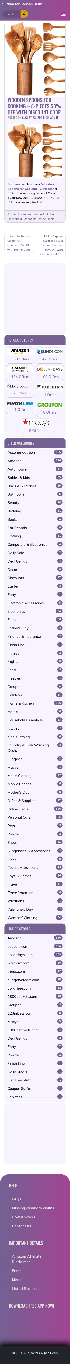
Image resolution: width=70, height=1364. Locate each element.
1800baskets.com (34, 996)
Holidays (34, 695)
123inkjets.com (34, 1013)
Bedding (34, 511)
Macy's (34, 1021)
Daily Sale (34, 553)
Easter (34, 586)
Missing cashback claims (33, 1208)
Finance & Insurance (34, 636)
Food (34, 670)
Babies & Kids (34, 477)
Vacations (34, 901)
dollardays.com (34, 954)
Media (17, 1279)
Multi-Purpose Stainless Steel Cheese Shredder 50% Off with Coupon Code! (51, 245)
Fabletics (34, 1097)
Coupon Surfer (34, 1088)
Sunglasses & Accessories (34, 851)
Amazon (26, 214)
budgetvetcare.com (34, 980)
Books (34, 519)
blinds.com (34, 971)
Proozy (34, 834)
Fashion (34, 619)
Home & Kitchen (44, 214)
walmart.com (34, 963)
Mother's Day (34, 792)
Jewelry (34, 728)
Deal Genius (34, 561)
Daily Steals (34, 1072)
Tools (34, 859)
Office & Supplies (34, 800)
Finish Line (34, 645)
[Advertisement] (35, 298)
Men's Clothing (34, 775)
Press (16, 1270)
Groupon (34, 686)
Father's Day (34, 628)
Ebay (34, 594)
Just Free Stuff (34, 1080)
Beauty (34, 502)
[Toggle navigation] (63, 14)
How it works (23, 1217)
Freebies (34, 678)
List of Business (25, 1288)
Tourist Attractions (34, 867)
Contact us (21, 1226)
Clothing (34, 536)
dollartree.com (34, 988)
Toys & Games (34, 876)
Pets (34, 825)
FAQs (16, 1199)
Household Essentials (22, 219)
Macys (34, 767)
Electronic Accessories (34, 603)
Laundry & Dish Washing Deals (34, 748)
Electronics (34, 611)
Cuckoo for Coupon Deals (22, 4)
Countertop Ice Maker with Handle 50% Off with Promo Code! (19, 242)
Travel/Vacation (34, 892)
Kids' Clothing (34, 737)
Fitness (34, 653)
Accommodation (34, 452)
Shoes (34, 842)
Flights (34, 661)
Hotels (34, 711)
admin (54, 117)
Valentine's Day (34, 909)
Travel (34, 884)
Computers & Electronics (34, 544)
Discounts (34, 578)
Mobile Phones (34, 784)
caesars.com (34, 946)
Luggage (34, 759)
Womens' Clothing (34, 917)
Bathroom (34, 494)
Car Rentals (34, 528)
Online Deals (46, 219)
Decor (34, 569)
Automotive (34, 469)
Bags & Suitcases (34, 486)
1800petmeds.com (34, 1030)
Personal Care (34, 817)
